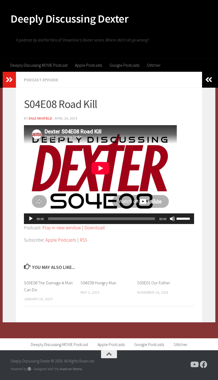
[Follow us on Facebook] (203, 364)
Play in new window (61, 228)
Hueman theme (71, 369)
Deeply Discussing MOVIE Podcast (39, 65)
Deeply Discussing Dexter (69, 19)
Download (94, 228)
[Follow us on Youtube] (194, 364)
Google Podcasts (124, 65)
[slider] (184, 218)
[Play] (30, 218)
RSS (83, 240)
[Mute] (172, 218)
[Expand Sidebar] (9, 80)
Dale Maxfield (40, 118)
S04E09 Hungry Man (98, 283)
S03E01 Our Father (153, 283)
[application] (109, 218)
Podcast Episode (41, 79)
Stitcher (154, 65)
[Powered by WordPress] (29, 369)
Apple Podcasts (88, 65)
